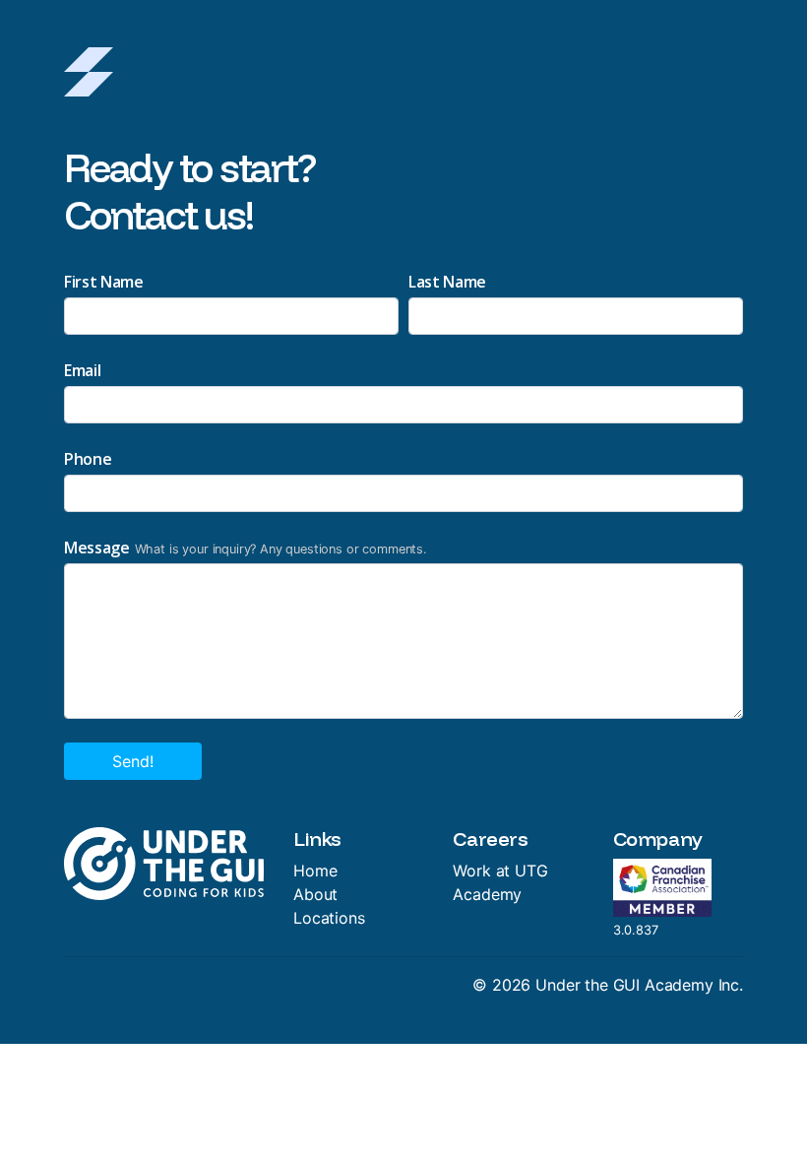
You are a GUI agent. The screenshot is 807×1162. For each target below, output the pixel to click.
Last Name (447, 281)
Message (97, 547)
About (315, 894)
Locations (329, 918)
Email (82, 370)
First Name (104, 281)
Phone (87, 459)
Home (315, 870)
